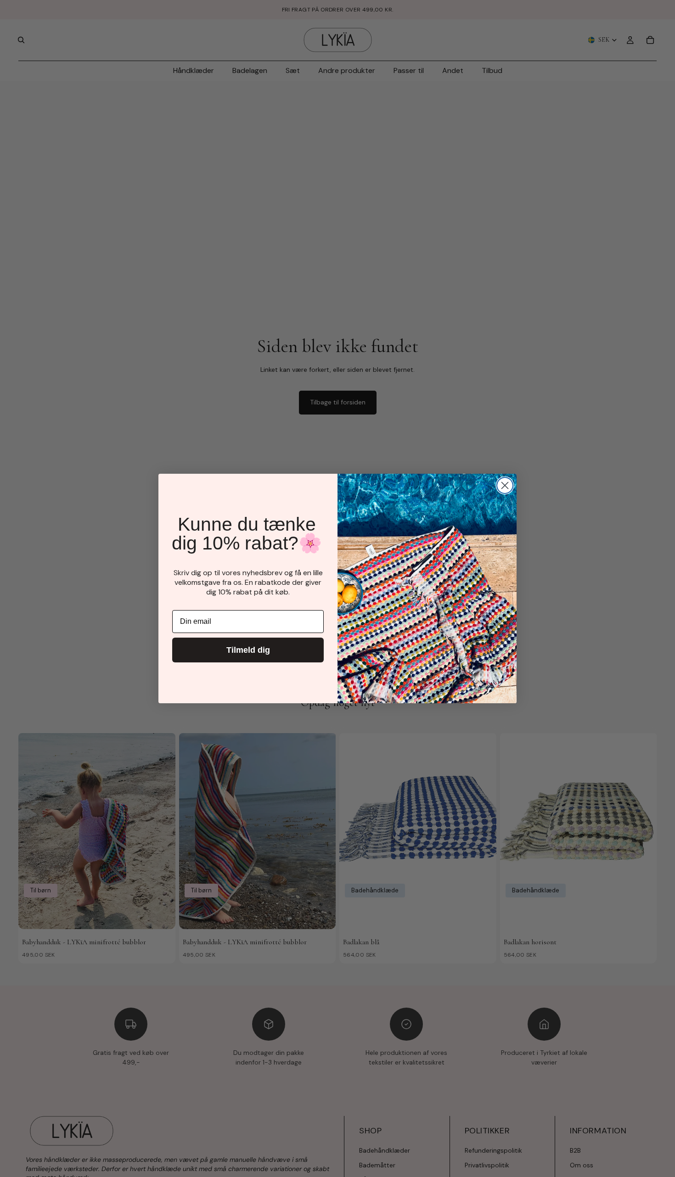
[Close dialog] (505, 485)
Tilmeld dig (248, 650)
